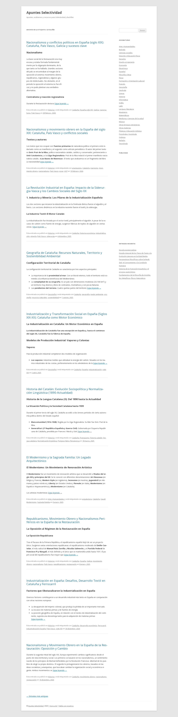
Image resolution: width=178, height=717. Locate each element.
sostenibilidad (53, 297)
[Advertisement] (85, 69)
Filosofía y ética (125, 74)
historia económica (87, 233)
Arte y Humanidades (56, 499)
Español (122, 71)
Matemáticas (124, 115)
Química (122, 137)
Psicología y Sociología (128, 134)
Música (122, 121)
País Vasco (35, 113)
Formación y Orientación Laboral (132, 81)
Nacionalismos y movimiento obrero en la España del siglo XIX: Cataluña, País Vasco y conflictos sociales (65, 131)
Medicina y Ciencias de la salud (131, 118)
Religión (122, 140)
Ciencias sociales (126, 53)
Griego (121, 93)
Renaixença (75, 441)
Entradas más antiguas (37, 696)
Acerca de (53, 706)
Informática (123, 100)
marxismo (94, 168)
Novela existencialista (127, 250)
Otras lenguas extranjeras (129, 125)
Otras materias (125, 128)
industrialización (95, 369)
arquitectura (87, 499)
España (85, 369)
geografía (86, 294)
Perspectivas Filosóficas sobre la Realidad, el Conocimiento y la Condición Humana (134, 262)
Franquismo (84, 438)
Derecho (122, 59)
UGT (65, 171)
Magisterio (123, 112)
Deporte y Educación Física (129, 56)
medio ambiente (96, 294)
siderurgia (51, 236)
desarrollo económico (88, 625)
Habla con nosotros (66, 706)
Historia (51, 110)
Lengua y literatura (126, 109)
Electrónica (123, 68)
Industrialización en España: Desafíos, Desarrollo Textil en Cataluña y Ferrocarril (65, 582)
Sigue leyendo (62, 103)
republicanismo (59, 564)
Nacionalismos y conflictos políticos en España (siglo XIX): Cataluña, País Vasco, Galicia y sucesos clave (65, 44)
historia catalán (96, 438)
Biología (122, 49)
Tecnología (123, 143)
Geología (122, 90)
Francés (122, 84)
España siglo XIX (86, 110)
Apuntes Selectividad (44, 12)
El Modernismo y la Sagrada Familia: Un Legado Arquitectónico (58, 459)
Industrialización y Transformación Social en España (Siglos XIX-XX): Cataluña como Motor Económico (66, 315)
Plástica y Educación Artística (130, 131)
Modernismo (31, 502)
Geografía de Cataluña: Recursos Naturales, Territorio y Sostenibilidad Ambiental (64, 254)
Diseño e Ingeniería (126, 62)
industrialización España (36, 628)
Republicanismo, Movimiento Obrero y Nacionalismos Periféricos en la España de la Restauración (65, 520)
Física (121, 78)
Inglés (121, 103)
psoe (61, 171)
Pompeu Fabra (63, 441)
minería (33, 236)
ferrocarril (102, 625)
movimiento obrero (87, 677)
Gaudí (103, 499)
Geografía (52, 294)
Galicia (96, 110)
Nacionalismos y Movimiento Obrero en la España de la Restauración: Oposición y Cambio (66, 646)
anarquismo (77, 168)
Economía (123, 65)
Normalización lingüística (47, 441)
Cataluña (75, 110)
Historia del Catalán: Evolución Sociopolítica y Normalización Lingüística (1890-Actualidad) (64, 390)
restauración (71, 564)
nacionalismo (44, 171)
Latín (121, 106)
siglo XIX (59, 628)
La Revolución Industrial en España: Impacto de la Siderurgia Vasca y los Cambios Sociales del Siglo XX (65, 189)
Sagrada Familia (43, 502)
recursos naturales (39, 297)
